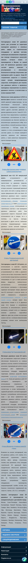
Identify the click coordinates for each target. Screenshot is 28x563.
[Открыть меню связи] (24, 559)
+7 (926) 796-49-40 (19, 16)
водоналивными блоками (9, 201)
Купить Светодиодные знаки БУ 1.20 (14, 352)
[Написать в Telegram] (10, 2)
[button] (8, 164)
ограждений (13, 376)
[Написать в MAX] (13, 2)
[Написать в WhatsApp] (7, 2)
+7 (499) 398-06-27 (8, 16)
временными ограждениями (10, 412)
